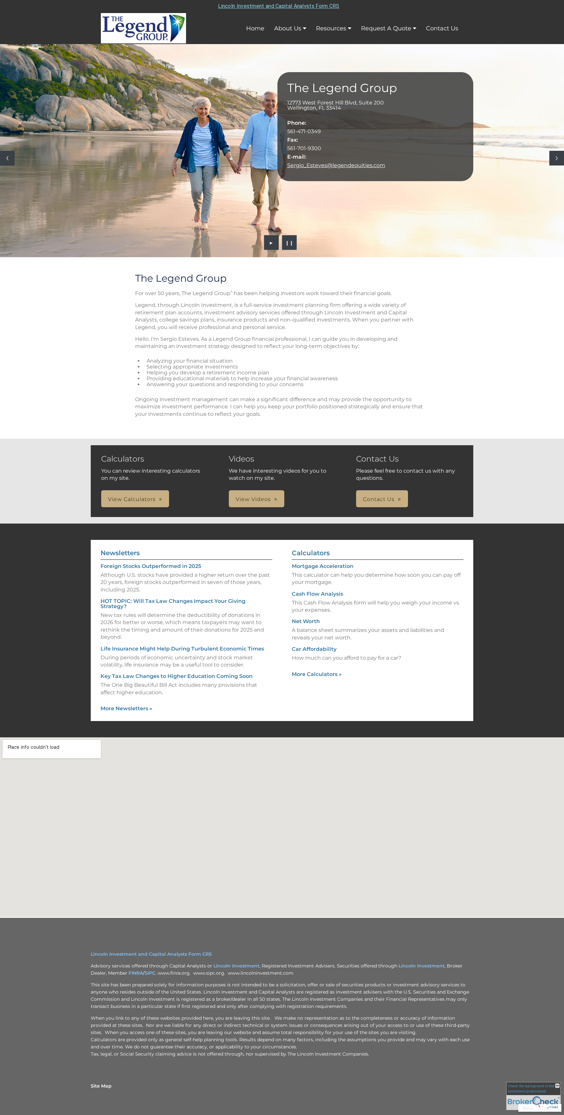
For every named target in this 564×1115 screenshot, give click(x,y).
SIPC (150, 973)
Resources (331, 28)
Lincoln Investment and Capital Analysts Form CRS (278, 6)
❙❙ (289, 242)
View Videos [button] (253, 499)
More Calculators (317, 674)
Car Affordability (314, 649)
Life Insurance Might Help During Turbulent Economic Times (182, 649)
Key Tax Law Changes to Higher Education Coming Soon (177, 676)
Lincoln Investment (236, 966)
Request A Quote (386, 28)
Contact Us (442, 28)
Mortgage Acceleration (322, 566)
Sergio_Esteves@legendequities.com (336, 165)
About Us (287, 28)
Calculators (311, 553)
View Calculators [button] (132, 499)
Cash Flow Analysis (317, 594)
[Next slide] (556, 158)
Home (255, 28)
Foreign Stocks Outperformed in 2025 (151, 566)
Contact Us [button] (379, 499)
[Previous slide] (7, 158)
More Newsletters (126, 708)
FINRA (136, 973)
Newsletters (120, 553)
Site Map (101, 1086)
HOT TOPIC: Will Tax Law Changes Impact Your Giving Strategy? (173, 603)
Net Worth (306, 621)
